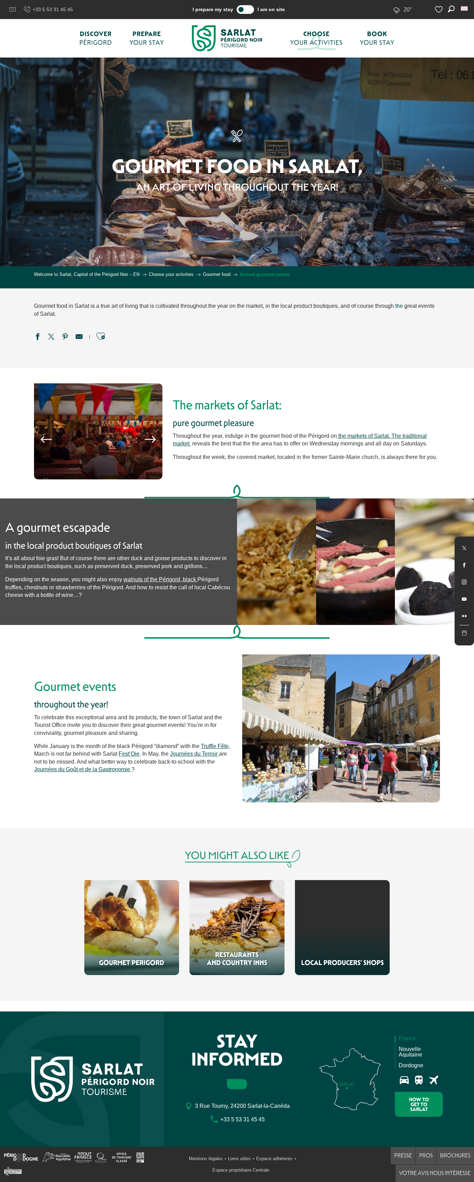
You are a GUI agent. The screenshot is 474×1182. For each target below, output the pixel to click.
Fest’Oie (129, 754)
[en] (464, 8)
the (399, 306)
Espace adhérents (274, 1158)
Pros (426, 1155)
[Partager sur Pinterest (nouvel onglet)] (65, 337)
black (189, 579)
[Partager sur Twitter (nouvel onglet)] (51, 337)
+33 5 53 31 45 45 (53, 9)
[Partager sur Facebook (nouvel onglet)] (37, 337)
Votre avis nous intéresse (435, 1173)
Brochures (455, 1155)
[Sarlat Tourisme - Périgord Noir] (227, 38)
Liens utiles (239, 1158)
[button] (464, 8)
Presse (403, 1155)
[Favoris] (439, 9)
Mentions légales (206, 1158)
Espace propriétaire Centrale (240, 1170)
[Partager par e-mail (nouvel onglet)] (79, 337)
